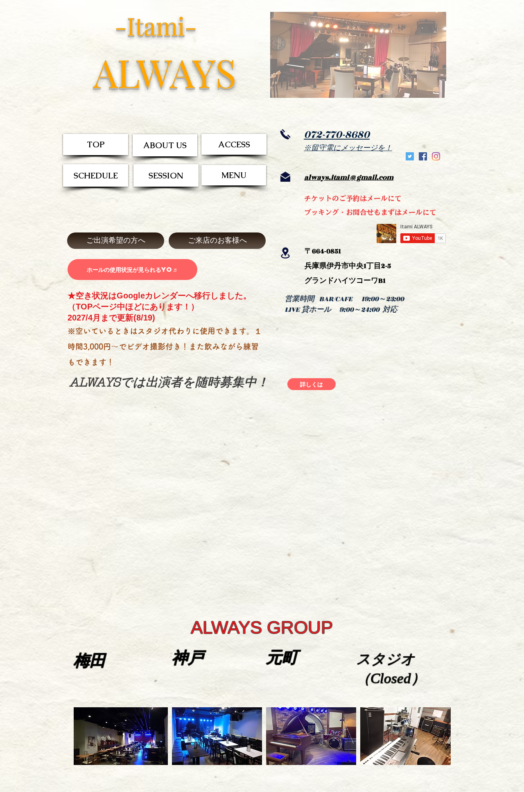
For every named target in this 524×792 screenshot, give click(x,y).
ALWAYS (164, 72)
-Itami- (156, 25)
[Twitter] (410, 156)
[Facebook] (423, 156)
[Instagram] (436, 156)
